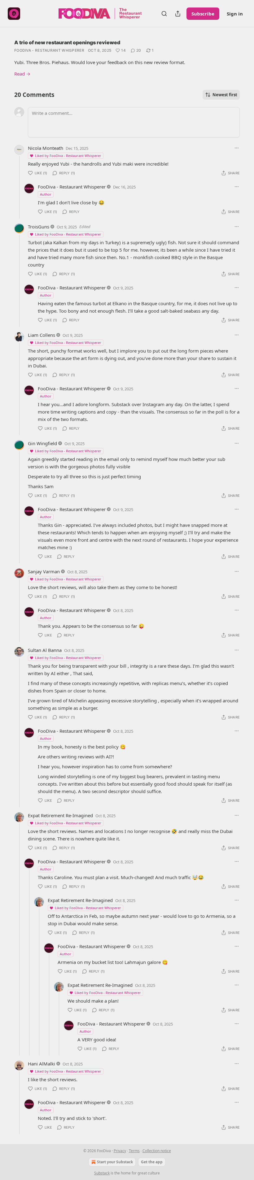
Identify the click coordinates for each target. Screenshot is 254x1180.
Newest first (224, 95)
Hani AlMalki (41, 1064)
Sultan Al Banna (45, 650)
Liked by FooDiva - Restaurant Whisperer (68, 155)
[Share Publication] (178, 13)
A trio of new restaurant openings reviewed (67, 42)
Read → (22, 74)
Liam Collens (41, 335)
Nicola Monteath (45, 148)
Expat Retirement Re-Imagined (60, 815)
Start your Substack (115, 1162)
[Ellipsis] (237, 148)
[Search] (164, 13)
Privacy (120, 1150)
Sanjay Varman (44, 571)
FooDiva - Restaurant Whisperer (49, 50)
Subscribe (202, 14)
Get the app (152, 1162)
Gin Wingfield (42, 443)
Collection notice (156, 1150)
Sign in (235, 14)
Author (45, 194)
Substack (102, 1173)
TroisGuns (38, 226)
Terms (134, 1150)
